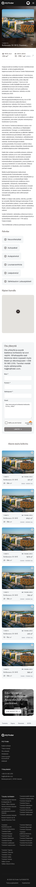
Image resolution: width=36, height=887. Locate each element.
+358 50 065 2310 (7, 773)
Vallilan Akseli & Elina (8, 864)
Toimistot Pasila (24, 836)
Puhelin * (7, 383)
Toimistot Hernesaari (26, 810)
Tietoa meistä (6, 748)
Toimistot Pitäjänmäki (26, 838)
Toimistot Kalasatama (8, 829)
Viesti (6, 400)
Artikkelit (4, 761)
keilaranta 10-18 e (10, 480)
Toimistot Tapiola (7, 850)
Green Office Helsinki (8, 804)
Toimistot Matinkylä (26, 825)
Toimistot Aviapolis (25, 801)
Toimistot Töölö (6, 854)
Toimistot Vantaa (7, 859)
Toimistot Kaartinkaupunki (7, 826)
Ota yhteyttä (11, 711)
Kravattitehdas (6, 809)
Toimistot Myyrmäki (26, 827)
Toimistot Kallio (6, 831)
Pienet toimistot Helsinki (9, 815)
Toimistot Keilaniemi (8, 838)
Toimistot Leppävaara (8, 845)
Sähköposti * (8, 391)
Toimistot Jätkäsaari (26, 814)
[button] (18, 311)
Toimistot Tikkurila (7, 852)
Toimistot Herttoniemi (26, 812)
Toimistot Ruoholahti (26, 843)
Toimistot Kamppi (7, 833)
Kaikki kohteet (6, 746)
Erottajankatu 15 (6, 802)
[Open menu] (33, 3)
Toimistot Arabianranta (27, 798)
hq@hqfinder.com (7, 776)
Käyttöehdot (26, 883)
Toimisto (5, 723)
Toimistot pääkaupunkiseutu (25, 832)
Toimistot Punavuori (26, 840)
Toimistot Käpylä (7, 836)
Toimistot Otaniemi (25, 829)
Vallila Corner (6, 861)
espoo (13, 723)
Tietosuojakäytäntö (12, 883)
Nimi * (6, 374)
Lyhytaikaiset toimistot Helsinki (8, 812)
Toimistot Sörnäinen (26, 845)
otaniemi (21, 723)
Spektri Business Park (8, 820)
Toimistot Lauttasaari (8, 843)
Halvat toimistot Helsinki (9, 806)
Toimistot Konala (7, 840)
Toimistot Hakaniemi (26, 805)
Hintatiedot (5, 754)
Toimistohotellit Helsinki (27, 796)
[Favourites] (28, 3)
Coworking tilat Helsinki (9, 800)
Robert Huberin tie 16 (8, 817)
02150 (29, 723)
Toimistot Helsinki (25, 808)
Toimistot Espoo (25, 803)
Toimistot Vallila (6, 857)
